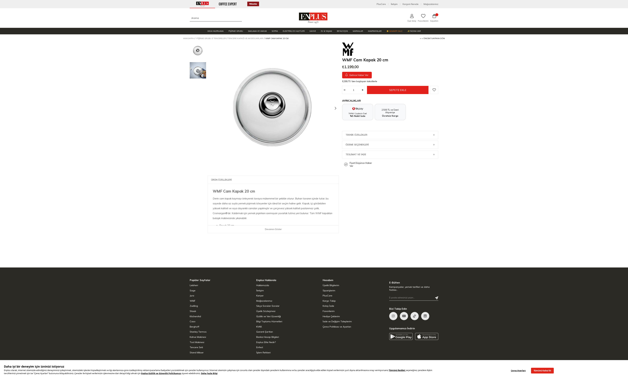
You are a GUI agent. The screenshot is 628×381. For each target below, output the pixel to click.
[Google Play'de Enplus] (401, 336)
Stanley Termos (198, 331)
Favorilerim (329, 311)
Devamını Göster (273, 229)
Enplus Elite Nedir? (266, 342)
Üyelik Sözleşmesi (265, 311)
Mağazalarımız (431, 4)
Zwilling (194, 305)
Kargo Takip (329, 300)
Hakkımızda (262, 285)
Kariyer (260, 295)
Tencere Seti (196, 347)
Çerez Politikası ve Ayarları (337, 326)
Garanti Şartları (264, 331)
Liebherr (194, 285)
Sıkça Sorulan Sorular (267, 305)
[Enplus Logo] (313, 18)
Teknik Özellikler (356, 134)
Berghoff (194, 326)
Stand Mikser (197, 352)
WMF (192, 300)
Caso (192, 321)
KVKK (259, 326)
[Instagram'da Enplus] (393, 316)
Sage (192, 290)
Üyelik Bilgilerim (331, 285)
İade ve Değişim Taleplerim (337, 321)
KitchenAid (195, 316)
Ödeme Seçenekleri (357, 144)
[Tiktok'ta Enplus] (414, 316)
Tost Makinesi (197, 342)
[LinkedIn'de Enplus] (404, 316)
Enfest (259, 347)
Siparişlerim (329, 290)
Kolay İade (328, 305)
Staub (193, 311)
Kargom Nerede (411, 4)
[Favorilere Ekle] (434, 90)
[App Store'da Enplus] (426, 336)
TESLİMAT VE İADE (356, 154)
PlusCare (381, 4)
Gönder (436, 298)
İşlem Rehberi (263, 352)
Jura (192, 295)
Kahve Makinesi (198, 337)
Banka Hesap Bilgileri (267, 337)
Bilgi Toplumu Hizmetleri (269, 321)
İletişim (394, 4)
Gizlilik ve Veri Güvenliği (268, 316)
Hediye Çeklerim (331, 316)
